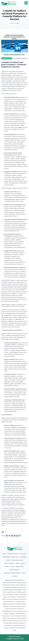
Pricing (23, 573)
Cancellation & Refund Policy (12, 573)
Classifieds (23, 557)
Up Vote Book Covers (17, 560)
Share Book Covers (12, 553)
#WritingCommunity (21, 58)
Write (12, 557)
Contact (12, 566)
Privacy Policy (20, 566)
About (7, 566)
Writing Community (6, 58)
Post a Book (22, 553)
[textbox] (14, 298)
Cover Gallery (6, 557)
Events (8, 560)
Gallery (17, 563)
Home (11, 23)
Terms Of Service (14, 569)
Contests (14, 576)
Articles (23, 563)
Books (17, 557)
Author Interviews (9, 563)
